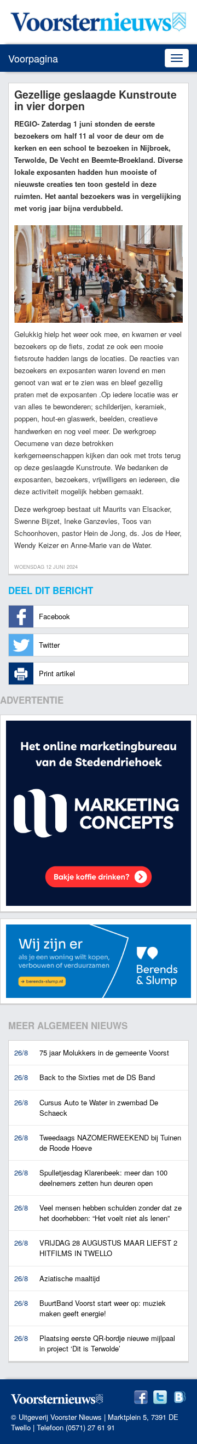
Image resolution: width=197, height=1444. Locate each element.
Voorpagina (33, 58)
